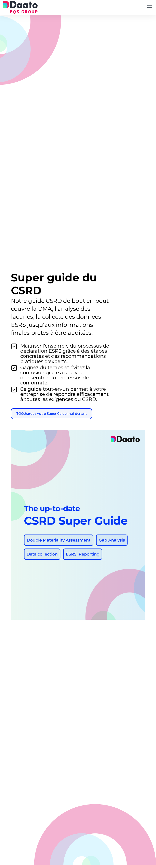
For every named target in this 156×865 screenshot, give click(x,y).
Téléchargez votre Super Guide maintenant (51, 414)
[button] (149, 7)
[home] (20, 7)
